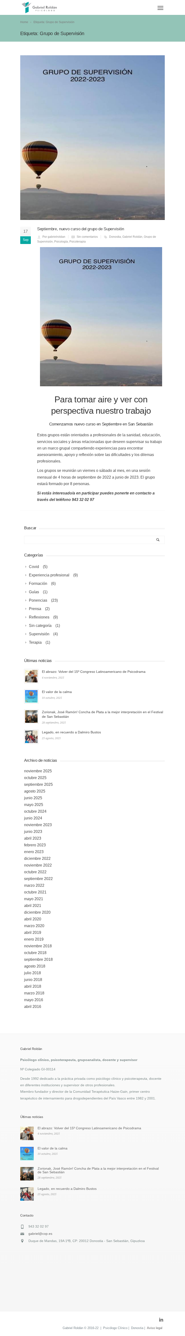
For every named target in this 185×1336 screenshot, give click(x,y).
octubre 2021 (35, 892)
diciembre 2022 (37, 858)
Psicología (61, 241)
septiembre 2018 (38, 959)
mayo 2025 (33, 805)
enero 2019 (34, 939)
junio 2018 (33, 980)
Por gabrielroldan (53, 236)
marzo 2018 (34, 993)
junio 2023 (33, 832)
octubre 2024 (35, 811)
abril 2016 (32, 1007)
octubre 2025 (35, 778)
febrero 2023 (35, 845)
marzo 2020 (34, 926)
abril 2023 (32, 838)
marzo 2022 (34, 885)
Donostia (115, 236)
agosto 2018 (34, 966)
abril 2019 (32, 932)
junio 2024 (33, 818)
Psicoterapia (77, 241)
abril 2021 (32, 906)
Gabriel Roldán (132, 236)
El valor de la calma (57, 692)
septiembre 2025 (38, 784)
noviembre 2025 (38, 771)
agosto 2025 (34, 791)
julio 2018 (32, 973)
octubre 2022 (35, 872)
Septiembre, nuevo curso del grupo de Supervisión (80, 229)
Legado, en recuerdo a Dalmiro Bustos (71, 732)
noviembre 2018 (38, 946)
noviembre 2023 (38, 825)
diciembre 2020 (37, 912)
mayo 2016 (33, 1000)
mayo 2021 (33, 899)
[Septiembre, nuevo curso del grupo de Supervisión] (92, 137)
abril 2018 (32, 986)
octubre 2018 (35, 953)
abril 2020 (32, 919)
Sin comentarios (87, 236)
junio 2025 (33, 798)
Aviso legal (154, 1328)
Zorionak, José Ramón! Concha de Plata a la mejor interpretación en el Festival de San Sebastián (98, 1170)
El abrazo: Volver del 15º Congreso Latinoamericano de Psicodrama (93, 672)
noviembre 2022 (38, 865)
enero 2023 (34, 852)
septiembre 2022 (38, 879)
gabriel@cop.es (40, 1234)
